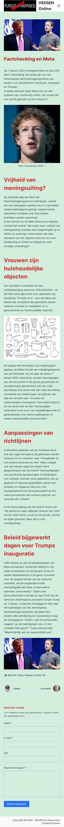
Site (6, 752)
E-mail (8, 737)
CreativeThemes (51, 823)
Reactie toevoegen (15, 767)
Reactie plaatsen (16, 803)
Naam (8, 723)
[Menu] (58, 5)
